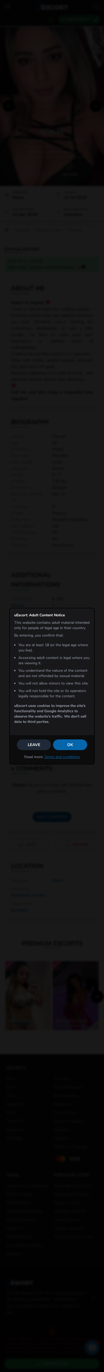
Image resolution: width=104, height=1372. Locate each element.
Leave (34, 744)
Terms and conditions (62, 756)
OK (70, 744)
